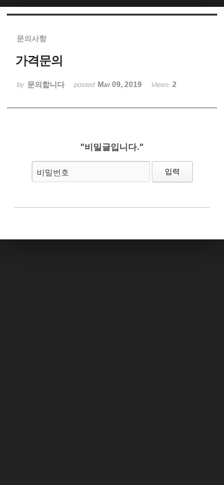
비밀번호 (53, 172)
